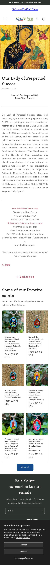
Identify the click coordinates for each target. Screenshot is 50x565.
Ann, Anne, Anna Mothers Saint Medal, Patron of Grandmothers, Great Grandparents (36, 445)
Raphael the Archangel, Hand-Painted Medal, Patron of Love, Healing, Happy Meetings (36, 342)
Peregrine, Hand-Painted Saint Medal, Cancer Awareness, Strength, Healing (36, 394)
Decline (23, 551)
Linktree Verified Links (25, 9)
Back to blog (27, 276)
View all (25, 467)
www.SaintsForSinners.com (25, 208)
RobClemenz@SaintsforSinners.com (25, 223)
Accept (24, 545)
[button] (5, 19)
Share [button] (7, 265)
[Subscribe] (42, 511)
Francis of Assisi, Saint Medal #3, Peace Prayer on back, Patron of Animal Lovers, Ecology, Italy (12, 445)
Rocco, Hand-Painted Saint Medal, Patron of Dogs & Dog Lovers (13, 393)
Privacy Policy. (23, 537)
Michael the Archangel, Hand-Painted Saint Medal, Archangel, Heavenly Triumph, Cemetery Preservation (13, 343)
